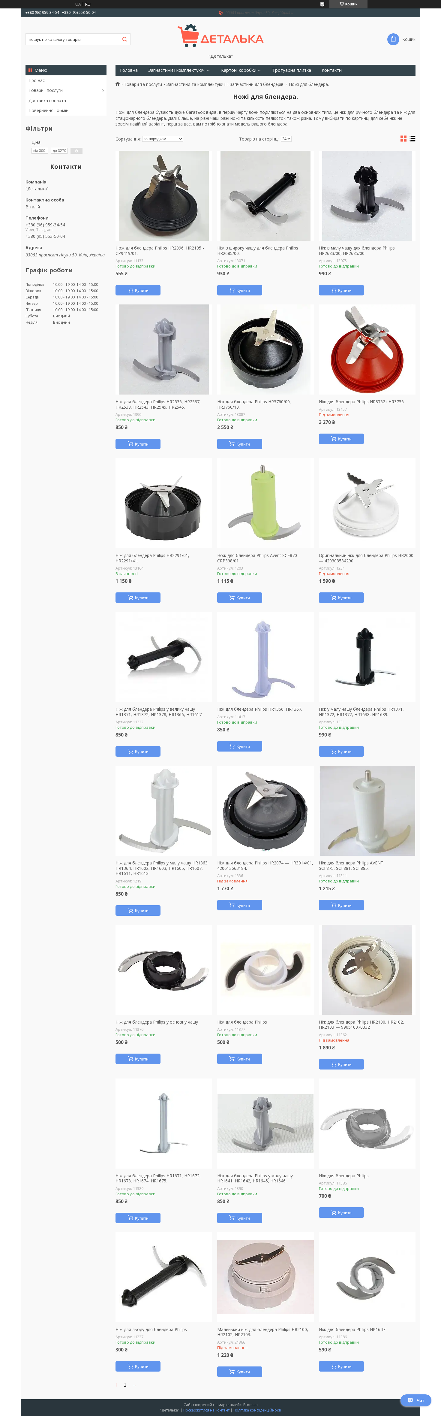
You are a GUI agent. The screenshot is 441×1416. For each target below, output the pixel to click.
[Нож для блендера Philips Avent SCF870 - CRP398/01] (265, 503)
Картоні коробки (238, 70)
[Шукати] (124, 39)
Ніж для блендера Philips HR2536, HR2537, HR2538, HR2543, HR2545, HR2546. (158, 404)
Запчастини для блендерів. (257, 84)
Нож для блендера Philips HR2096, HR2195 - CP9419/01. (160, 250)
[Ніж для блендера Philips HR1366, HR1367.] (265, 657)
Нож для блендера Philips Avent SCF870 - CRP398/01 (258, 558)
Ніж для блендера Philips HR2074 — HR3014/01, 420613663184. (265, 865)
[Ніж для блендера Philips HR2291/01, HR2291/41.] (164, 503)
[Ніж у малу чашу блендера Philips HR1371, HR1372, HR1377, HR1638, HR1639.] (367, 657)
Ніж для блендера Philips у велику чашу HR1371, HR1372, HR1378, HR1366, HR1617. (159, 711)
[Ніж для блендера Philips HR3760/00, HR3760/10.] (265, 349)
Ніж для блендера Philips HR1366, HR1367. (259, 709)
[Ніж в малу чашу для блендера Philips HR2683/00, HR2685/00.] (367, 196)
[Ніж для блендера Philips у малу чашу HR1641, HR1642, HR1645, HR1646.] (265, 1124)
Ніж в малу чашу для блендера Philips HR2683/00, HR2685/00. (357, 250)
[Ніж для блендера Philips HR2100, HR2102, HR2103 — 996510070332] (367, 970)
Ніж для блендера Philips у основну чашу (157, 1022)
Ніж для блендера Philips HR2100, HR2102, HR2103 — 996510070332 (361, 1024)
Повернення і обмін (48, 110)
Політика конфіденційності (257, 1410)
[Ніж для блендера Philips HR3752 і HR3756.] (367, 349)
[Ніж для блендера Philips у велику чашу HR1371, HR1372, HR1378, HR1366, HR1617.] (164, 657)
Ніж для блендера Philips (242, 1022)
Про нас (36, 80)
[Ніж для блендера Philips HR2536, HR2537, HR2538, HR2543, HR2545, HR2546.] (164, 349)
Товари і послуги (45, 90)
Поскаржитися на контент (206, 1410)
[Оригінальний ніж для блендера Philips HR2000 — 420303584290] (367, 503)
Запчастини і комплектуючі (177, 70)
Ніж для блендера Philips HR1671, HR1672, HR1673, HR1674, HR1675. (158, 1178)
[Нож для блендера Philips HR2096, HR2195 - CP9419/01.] (164, 196)
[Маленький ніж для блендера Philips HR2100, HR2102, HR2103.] (265, 1277)
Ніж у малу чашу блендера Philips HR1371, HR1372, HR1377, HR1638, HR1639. (361, 711)
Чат (420, 1400)
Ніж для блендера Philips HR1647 (352, 1329)
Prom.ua (250, 1404)
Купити (141, 290)
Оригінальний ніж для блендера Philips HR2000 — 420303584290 (366, 558)
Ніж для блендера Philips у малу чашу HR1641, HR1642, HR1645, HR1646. (255, 1178)
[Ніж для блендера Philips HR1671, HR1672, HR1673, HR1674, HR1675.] (164, 1124)
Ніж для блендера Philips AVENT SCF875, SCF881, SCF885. (351, 865)
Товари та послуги (143, 84)
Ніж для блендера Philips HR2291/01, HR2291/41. (152, 558)
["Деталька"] (221, 35)
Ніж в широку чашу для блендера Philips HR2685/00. (257, 250)
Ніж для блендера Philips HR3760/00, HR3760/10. (254, 404)
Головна (129, 70)
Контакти (332, 70)
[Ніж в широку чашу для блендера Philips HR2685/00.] (265, 196)
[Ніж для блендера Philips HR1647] (367, 1277)
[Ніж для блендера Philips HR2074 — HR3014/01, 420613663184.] (265, 811)
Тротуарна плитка (291, 70)
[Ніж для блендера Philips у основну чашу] (164, 970)
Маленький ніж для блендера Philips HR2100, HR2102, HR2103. (262, 1332)
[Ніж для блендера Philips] (265, 970)
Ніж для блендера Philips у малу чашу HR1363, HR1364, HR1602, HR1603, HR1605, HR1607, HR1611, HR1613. (162, 868)
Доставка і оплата (47, 100)
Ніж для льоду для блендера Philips (151, 1329)
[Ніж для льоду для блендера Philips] (164, 1277)
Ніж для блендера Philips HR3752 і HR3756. (362, 401)
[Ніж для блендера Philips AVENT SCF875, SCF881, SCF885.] (367, 811)
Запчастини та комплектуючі (196, 84)
